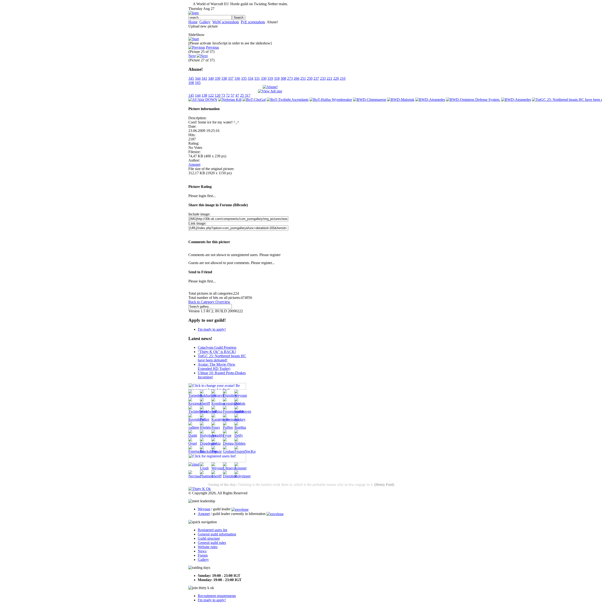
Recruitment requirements (217, 596)
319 (270, 78)
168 (191, 83)
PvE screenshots (253, 22)
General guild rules (212, 543)
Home (193, 22)
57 (232, 95)
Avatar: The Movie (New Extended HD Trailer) (216, 366)
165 (198, 83)
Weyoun (204, 509)
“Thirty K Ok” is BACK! (217, 352)
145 (191, 95)
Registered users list (212, 530)
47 (237, 95)
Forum (203, 555)
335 (244, 78)
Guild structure (209, 538)
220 (336, 78)
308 (283, 78)
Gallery (204, 22)
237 (316, 78)
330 (263, 78)
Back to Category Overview (209, 302)
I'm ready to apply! (212, 329)
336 (237, 78)
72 (228, 95)
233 (323, 78)
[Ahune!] (270, 87)
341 (204, 78)
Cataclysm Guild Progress (217, 347)
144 (198, 95)
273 (290, 78)
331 (257, 78)
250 (310, 78)
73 (223, 95)
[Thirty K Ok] (199, 489)
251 (303, 78)
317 (247, 95)
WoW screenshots (225, 22)
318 (277, 78)
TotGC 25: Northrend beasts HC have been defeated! (222, 358)
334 (250, 78)
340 (211, 78)
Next (192, 56)
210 (342, 78)
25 (242, 95)
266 (296, 78)
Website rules (208, 547)
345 (191, 78)
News (202, 551)
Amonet (194, 164)
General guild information (217, 534)
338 (224, 78)
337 (231, 78)
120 (217, 95)
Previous (212, 47)
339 (217, 78)
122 (211, 95)
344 (198, 78)
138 (204, 95)
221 (329, 78)
